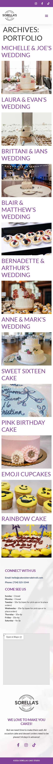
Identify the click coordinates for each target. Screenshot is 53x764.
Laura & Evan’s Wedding (24, 103)
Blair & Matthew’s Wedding (18, 209)
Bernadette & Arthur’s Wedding (22, 267)
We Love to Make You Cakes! (26, 722)
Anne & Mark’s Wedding (23, 323)
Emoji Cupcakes (26, 474)
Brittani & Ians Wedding (24, 155)
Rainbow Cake (24, 518)
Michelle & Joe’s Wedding (26, 51)
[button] (46, 15)
